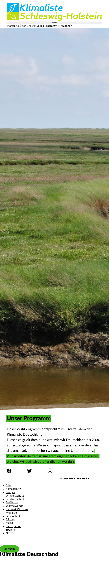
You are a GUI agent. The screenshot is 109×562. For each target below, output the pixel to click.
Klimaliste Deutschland (24, 434)
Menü (54, 23)
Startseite (10, 549)
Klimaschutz (13, 489)
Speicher (11, 529)
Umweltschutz (15, 495)
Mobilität (11, 512)
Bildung (10, 519)
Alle (8, 485)
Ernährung (12, 502)
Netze (9, 533)
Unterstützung (82, 451)
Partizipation (13, 526)
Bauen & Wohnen (17, 509)
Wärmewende (14, 506)
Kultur (9, 523)
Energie (10, 492)
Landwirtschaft (15, 499)
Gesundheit (13, 516)
